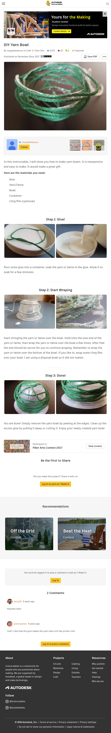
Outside (76, 672)
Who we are (98, 681)
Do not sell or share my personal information (41, 726)
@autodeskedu (17, 707)
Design (56, 672)
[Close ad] (105, 14)
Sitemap (96, 676)
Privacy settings (88, 722)
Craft (28, 50)
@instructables (17, 701)
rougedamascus (15, 50)
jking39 (18, 601)
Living (75, 668)
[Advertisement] (55, 24)
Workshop (58, 668)
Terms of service (48, 722)
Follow (24, 147)
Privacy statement (68, 722)
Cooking (76, 663)
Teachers (76, 676)
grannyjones (20, 623)
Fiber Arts (39, 50)
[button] (3, 3)
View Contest (95, 446)
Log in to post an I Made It (55, 484)
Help (94, 672)
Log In (55, 580)
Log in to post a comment (56, 644)
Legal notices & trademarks (81, 726)
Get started (97, 668)
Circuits (57, 663)
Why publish (98, 663)
